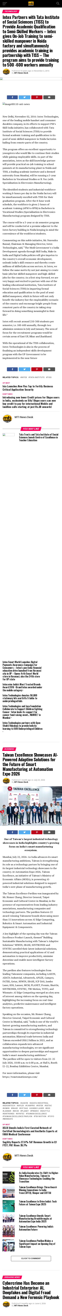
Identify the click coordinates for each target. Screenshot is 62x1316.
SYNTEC (20, 1114)
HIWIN (6, 1108)
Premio (35, 1111)
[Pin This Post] (37, 97)
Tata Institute (37, 377)
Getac (49, 1106)
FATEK (40, 1106)
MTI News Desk (21, 73)
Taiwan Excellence (37, 1114)
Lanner (7, 1111)
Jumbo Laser (37, 1108)
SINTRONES (9, 1114)
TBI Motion (40, 1116)
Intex (24, 377)
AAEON (25, 1103)
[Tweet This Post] (24, 97)
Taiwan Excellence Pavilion (18, 1116)
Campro (30, 1106)
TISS (49, 377)
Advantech (9, 1106)
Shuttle (45, 1111)
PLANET (25, 1111)
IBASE (15, 1108)
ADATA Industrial (39, 1103)
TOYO (51, 1116)
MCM (16, 1111)
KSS (48, 1108)
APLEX (21, 1106)
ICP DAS (24, 1108)
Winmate (8, 1119)
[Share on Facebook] (12, 97)
